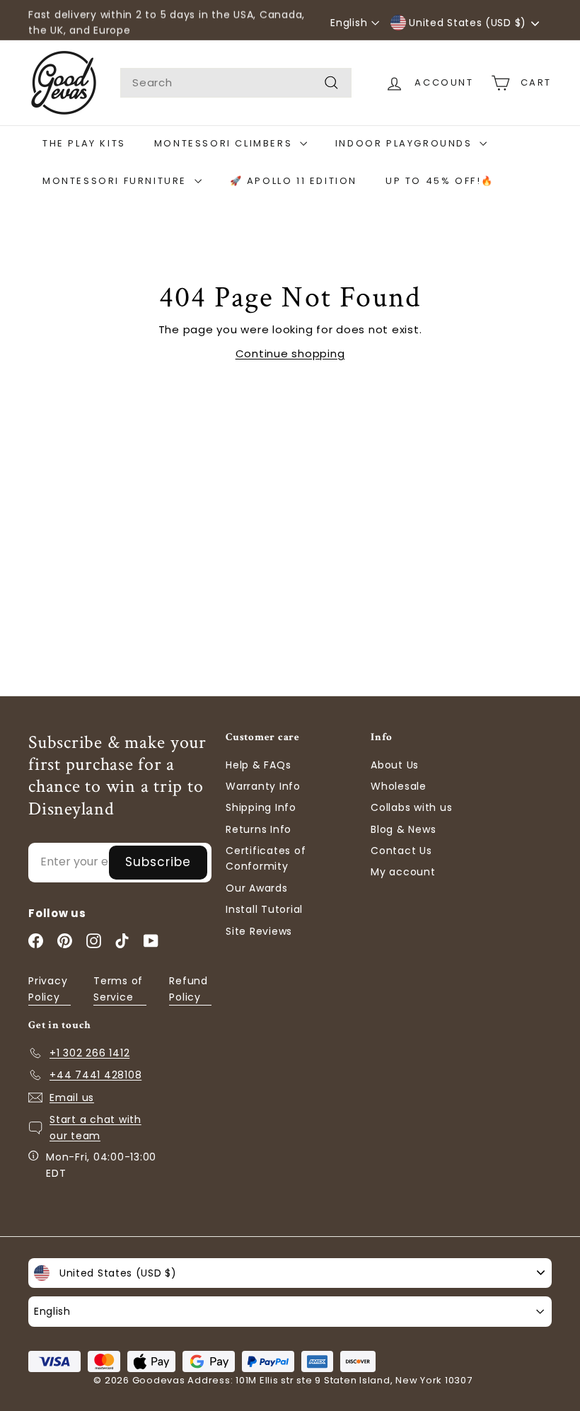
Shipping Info (261, 807)
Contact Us (401, 850)
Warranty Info (263, 786)
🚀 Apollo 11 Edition (293, 181)
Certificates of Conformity (266, 858)
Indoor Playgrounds (405, 143)
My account (403, 872)
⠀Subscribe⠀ (158, 861)
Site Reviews (259, 931)
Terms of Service (118, 988)
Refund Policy (188, 988)
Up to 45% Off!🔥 (439, 181)
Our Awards (257, 888)
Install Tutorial (264, 909)
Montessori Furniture (116, 181)
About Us (395, 765)
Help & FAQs (258, 765)
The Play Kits (84, 143)
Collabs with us (411, 807)
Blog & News (403, 829)
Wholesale (399, 786)
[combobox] (236, 83)
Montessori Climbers (225, 143)
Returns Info (258, 829)
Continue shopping (290, 353)
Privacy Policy (47, 988)
